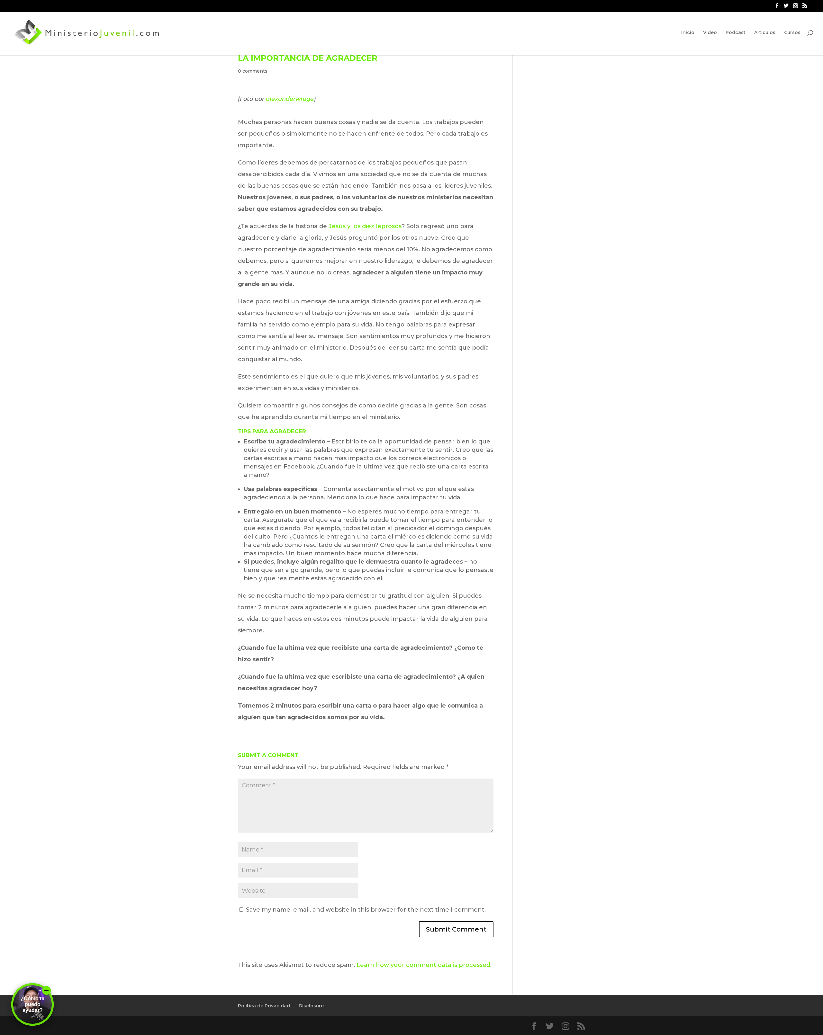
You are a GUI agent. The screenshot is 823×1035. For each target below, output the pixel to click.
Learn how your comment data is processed (423, 964)
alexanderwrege (290, 99)
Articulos (764, 32)
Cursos (792, 32)
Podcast (736, 32)
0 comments (252, 71)
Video (710, 32)
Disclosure (311, 1006)
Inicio (687, 32)
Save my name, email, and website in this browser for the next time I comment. (366, 909)
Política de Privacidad (264, 1006)
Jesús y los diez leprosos (365, 226)
